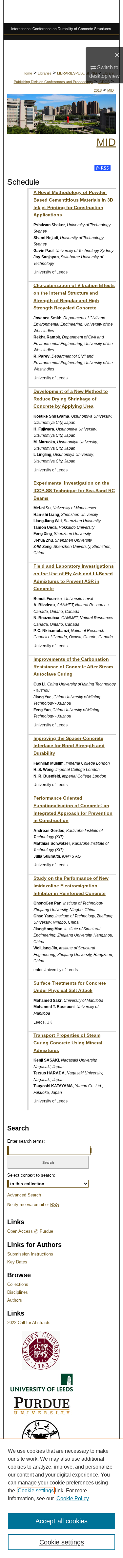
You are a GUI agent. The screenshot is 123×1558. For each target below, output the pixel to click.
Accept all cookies (61, 1521)
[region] (61, 1498)
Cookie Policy (72, 1498)
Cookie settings (36, 1490)
